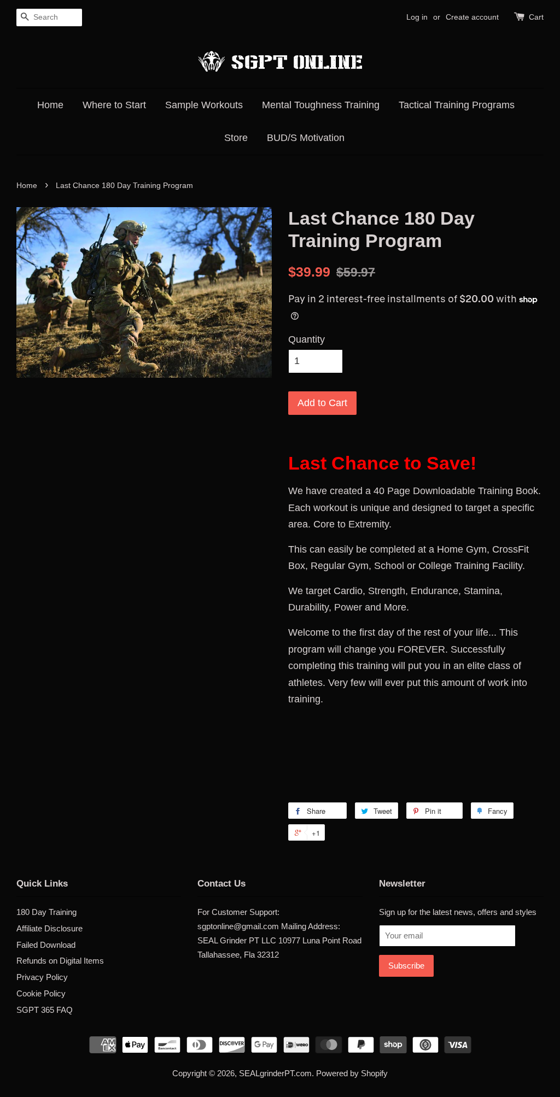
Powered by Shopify (352, 1073)
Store (236, 137)
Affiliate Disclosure (49, 928)
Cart (536, 17)
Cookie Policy (41, 993)
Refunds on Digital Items (60, 960)
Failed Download (45, 944)
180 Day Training (46, 912)
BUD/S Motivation (306, 137)
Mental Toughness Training (321, 104)
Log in (417, 17)
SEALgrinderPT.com (275, 1073)
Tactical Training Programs (457, 104)
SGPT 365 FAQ (44, 1009)
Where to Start (114, 104)
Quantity (306, 339)
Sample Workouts (204, 104)
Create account (472, 17)
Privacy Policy (42, 977)
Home (50, 104)
